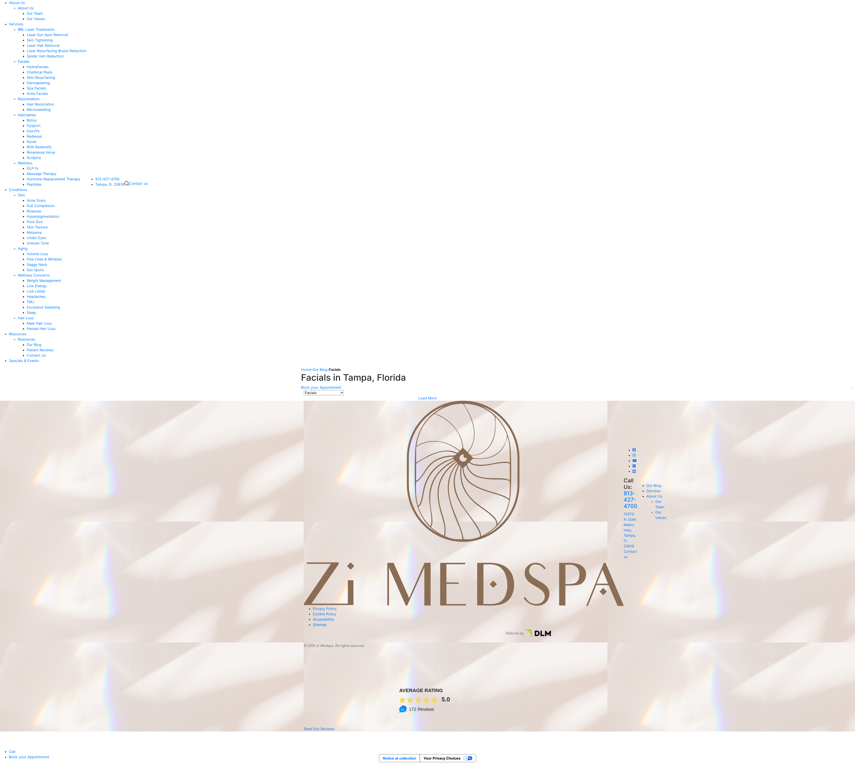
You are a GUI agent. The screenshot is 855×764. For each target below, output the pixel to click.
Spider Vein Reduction (45, 56)
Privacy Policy (325, 608)
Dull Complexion (41, 205)
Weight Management (44, 280)
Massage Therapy (42, 173)
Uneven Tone (38, 243)
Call (12, 751)
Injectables (27, 115)
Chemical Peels (39, 72)
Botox (32, 120)
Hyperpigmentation (43, 216)
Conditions (18, 189)
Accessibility (323, 619)
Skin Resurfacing (41, 77)
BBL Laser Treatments (36, 29)
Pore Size (35, 221)
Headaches (36, 296)
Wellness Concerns (33, 275)
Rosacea (34, 211)
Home (306, 369)
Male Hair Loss (39, 323)
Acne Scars (36, 200)
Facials (23, 61)
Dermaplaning (38, 83)
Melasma (34, 232)
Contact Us (36, 355)
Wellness (25, 163)
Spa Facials (36, 88)
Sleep (31, 312)
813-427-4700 (107, 179)
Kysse (31, 141)
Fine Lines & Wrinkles (44, 259)
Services (16, 24)
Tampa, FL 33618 (109, 184)
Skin (21, 195)
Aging (23, 248)
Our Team (35, 13)
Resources (17, 334)
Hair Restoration (40, 104)
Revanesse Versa (41, 152)
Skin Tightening (40, 40)
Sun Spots (35, 270)
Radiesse (34, 136)
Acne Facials (37, 93)
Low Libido (36, 291)
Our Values (36, 18)
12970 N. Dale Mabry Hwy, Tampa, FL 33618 (630, 530)
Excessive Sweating (43, 307)
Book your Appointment (321, 387)
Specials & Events (24, 360)
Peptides (34, 184)
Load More (427, 398)
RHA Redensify (39, 147)
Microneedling (39, 109)
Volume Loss (37, 254)
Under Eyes (36, 238)
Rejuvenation (28, 99)
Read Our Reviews (319, 729)
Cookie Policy (324, 614)
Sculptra (34, 157)
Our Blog (34, 344)
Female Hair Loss (41, 328)
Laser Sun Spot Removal (47, 35)
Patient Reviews (40, 350)
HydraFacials (38, 67)
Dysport (34, 125)
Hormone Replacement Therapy (53, 179)
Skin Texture (37, 227)
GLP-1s (32, 168)
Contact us (138, 183)
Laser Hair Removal (43, 45)
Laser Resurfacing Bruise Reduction (56, 51)
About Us (17, 2)
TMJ (30, 302)
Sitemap (320, 624)
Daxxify (33, 131)
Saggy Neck (37, 264)
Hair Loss (26, 318)
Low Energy (37, 286)
